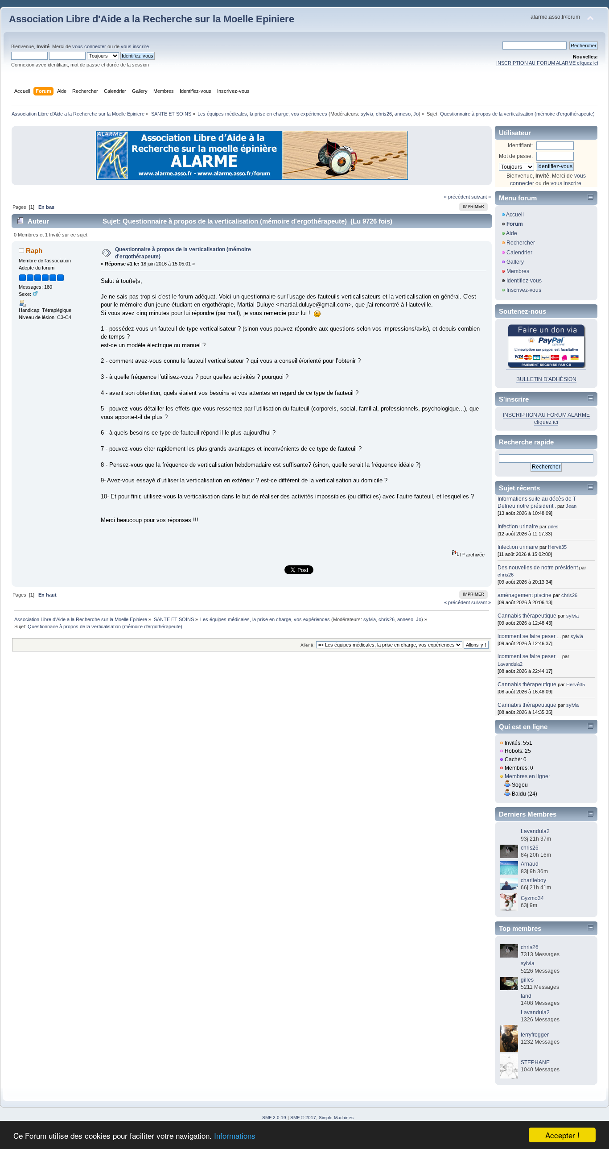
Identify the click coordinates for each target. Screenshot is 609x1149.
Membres (517, 271)
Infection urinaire (518, 526)
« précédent (457, 196)
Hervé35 (557, 547)
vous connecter (89, 46)
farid (526, 996)
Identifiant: (520, 145)
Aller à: (307, 645)
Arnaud (530, 864)
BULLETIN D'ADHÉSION (546, 379)
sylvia (367, 113)
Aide (511, 233)
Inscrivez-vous (523, 290)
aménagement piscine (524, 595)
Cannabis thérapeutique (527, 616)
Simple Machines (336, 1117)
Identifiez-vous (524, 281)
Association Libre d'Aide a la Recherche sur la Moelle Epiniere (151, 19)
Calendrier (519, 252)
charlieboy (533, 880)
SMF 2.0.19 (274, 1117)
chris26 (384, 113)
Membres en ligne (526, 776)
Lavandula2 (510, 664)
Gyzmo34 (532, 898)
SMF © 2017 (303, 1117)
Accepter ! (562, 1135)
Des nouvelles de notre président (538, 567)
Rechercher (520, 243)
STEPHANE (535, 1062)
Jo (416, 113)
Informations (234, 1135)
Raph (34, 250)
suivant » (481, 196)
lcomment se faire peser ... (529, 636)
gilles (553, 526)
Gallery (515, 262)
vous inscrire (135, 46)
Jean (571, 506)
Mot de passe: (516, 156)
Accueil (515, 215)
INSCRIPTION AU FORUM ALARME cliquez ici (547, 63)
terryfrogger (535, 1035)
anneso (403, 113)
